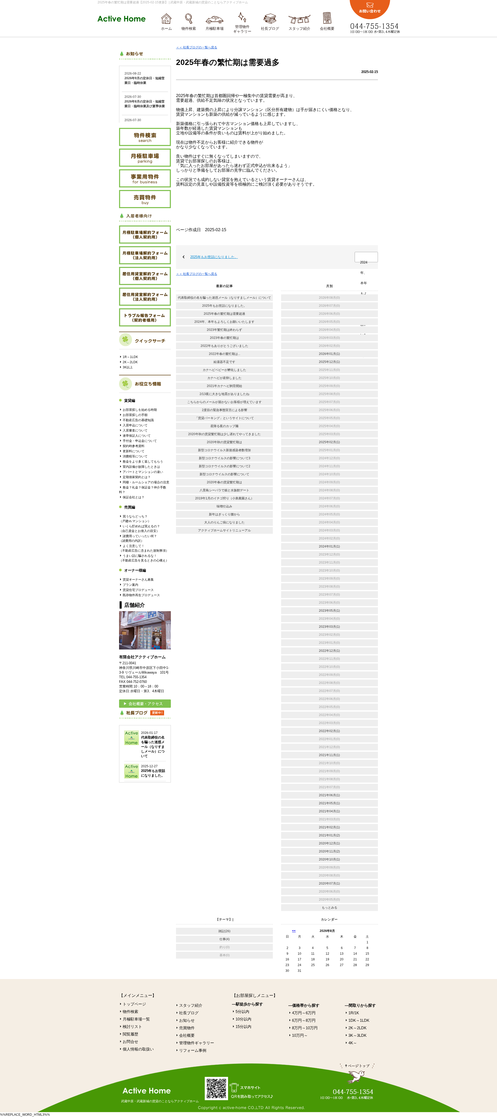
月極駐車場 (215, 28)
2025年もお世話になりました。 (214, 257)
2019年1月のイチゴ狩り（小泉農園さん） (224, 498)
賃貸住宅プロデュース (138, 590)
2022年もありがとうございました (224, 346)
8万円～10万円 (305, 1028)
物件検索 (188, 28)
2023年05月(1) (329, 610)
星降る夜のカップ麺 (224, 426)
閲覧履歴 (130, 1034)
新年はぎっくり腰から (224, 514)
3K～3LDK (357, 1035)
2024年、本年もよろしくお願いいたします (363, 261)
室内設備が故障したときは (141, 467)
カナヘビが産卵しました (224, 378)
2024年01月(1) (329, 546)
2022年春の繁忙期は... (224, 354)
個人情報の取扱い (138, 1049)
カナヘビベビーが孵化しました (224, 370)
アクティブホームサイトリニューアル (224, 530)
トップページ (134, 1004)
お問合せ (130, 1041)
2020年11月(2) (329, 851)
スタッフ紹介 (299, 28)
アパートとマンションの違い (143, 472)
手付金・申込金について (140, 441)
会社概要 (327, 28)
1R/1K (353, 1013)
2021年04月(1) (329, 811)
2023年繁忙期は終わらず (224, 330)
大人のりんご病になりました (224, 522)
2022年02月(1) (329, 731)
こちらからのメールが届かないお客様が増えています (224, 402)
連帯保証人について (137, 435)
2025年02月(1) (329, 442)
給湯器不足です (224, 362)
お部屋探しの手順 (135, 415)
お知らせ (187, 1020)
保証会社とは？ (133, 497)
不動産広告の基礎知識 (138, 420)
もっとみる (329, 907)
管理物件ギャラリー (242, 29)
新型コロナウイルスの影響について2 (224, 466)
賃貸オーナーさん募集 (138, 579)
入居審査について (135, 430)
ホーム (166, 28)
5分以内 (242, 1011)
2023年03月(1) (329, 627)
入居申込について (135, 425)
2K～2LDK (130, 362)
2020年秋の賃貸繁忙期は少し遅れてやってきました (224, 434)
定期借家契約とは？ (137, 477)
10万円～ (300, 1035)
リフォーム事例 (192, 1050)
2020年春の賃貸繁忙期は (224, 482)
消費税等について (135, 456)
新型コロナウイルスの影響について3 (224, 458)
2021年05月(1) (329, 803)
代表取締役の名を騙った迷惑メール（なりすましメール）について (224, 298)
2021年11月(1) (329, 755)
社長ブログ (270, 28)
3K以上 (128, 367)
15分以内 (243, 1026)
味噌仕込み (224, 506)
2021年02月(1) (329, 827)
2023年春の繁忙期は (224, 338)
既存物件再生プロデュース (141, 595)
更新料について (133, 451)
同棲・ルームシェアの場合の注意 (146, 482)
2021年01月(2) (329, 835)
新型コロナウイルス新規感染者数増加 (224, 450)
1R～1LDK (130, 357)
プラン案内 (130, 585)
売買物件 (187, 1028)
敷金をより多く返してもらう (143, 461)
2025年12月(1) (329, 362)
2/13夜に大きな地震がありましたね (224, 394)
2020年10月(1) (329, 859)
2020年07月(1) (329, 883)
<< (294, 931)
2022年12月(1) (329, 651)
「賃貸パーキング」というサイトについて (224, 418)
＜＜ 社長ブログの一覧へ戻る (196, 47)
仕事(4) (225, 939)
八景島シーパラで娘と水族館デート (224, 490)
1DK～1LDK (358, 1020)
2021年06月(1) (329, 795)
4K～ (352, 1043)
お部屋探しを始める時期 (140, 410)
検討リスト (132, 1026)
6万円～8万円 (304, 1020)
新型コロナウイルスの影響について (224, 474)
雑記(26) (224, 931)
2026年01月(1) (329, 354)
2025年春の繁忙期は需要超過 (224, 314)
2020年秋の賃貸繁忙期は (224, 442)
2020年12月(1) (329, 843)
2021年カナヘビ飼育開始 (224, 386)
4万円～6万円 (304, 1013)
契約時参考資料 (133, 446)
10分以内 (243, 1019)
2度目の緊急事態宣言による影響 (224, 410)
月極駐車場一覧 (136, 1019)
